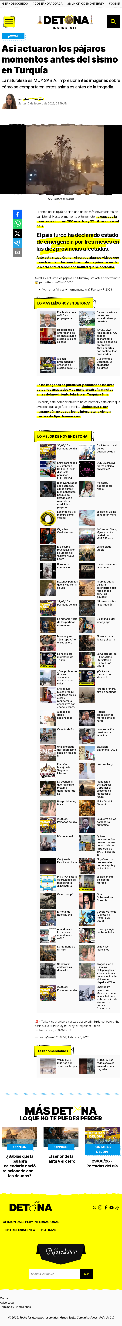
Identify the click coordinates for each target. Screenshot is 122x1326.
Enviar (86, 1274)
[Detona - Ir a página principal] (65, 19)
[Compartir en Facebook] (17, 214)
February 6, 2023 (78, 1037)
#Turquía (82, 278)
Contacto (6, 1298)
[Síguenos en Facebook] (105, 1207)
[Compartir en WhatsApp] (17, 224)
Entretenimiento (20, 1230)
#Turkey (58, 1026)
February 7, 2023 (101, 289)
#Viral (38, 278)
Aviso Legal (7, 1302)
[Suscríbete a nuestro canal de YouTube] (111, 1207)
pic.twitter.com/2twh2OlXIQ (56, 282)
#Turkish (94, 1026)
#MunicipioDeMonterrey (85, 3)
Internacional (46, 1222)
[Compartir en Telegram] (17, 243)
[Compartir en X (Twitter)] (17, 233)
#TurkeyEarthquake (76, 1026)
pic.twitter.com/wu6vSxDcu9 (53, 1030)
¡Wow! (13, 36)
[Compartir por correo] (17, 252)
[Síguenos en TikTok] (117, 1207)
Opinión (9, 1222)
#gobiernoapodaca (48, 3)
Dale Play (25, 1222)
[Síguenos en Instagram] (100, 1207)
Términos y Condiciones (15, 1307)
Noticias (48, 1230)
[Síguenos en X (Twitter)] (94, 1207)
